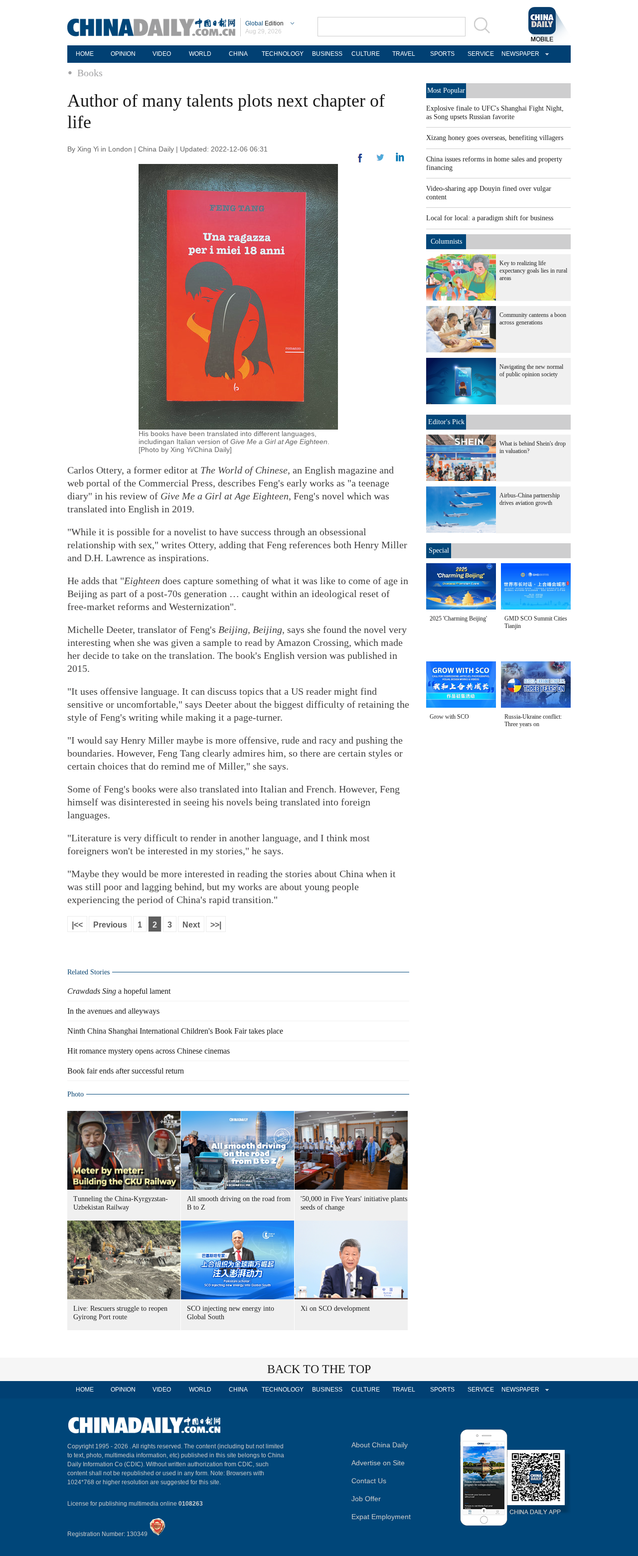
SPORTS (442, 53)
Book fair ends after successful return (125, 1071)
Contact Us (368, 1481)
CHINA (238, 53)
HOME (85, 53)
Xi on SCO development (335, 1308)
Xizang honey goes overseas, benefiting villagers (494, 138)
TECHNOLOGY (283, 53)
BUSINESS (327, 53)
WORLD (200, 53)
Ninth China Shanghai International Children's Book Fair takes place (175, 1031)
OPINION (123, 53)
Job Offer (366, 1499)
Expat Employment (381, 1517)
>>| (215, 925)
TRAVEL (403, 53)
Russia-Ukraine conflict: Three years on (533, 720)
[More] (360, 161)
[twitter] (400, 159)
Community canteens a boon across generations (532, 318)
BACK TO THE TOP (319, 1369)
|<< (77, 925)
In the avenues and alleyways (113, 1011)
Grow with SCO (449, 716)
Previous (110, 925)
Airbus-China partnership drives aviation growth (529, 499)
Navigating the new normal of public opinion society (531, 370)
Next (191, 925)
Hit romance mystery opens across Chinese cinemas (148, 1051)
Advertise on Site (378, 1463)
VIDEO (162, 53)
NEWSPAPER (518, 53)
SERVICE (481, 53)
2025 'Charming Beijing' (458, 618)
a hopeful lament (118, 991)
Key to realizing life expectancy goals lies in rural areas (533, 271)
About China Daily (379, 1445)
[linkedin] (380, 160)
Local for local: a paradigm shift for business (489, 218)
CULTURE (365, 53)
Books (90, 72)
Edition (264, 23)
